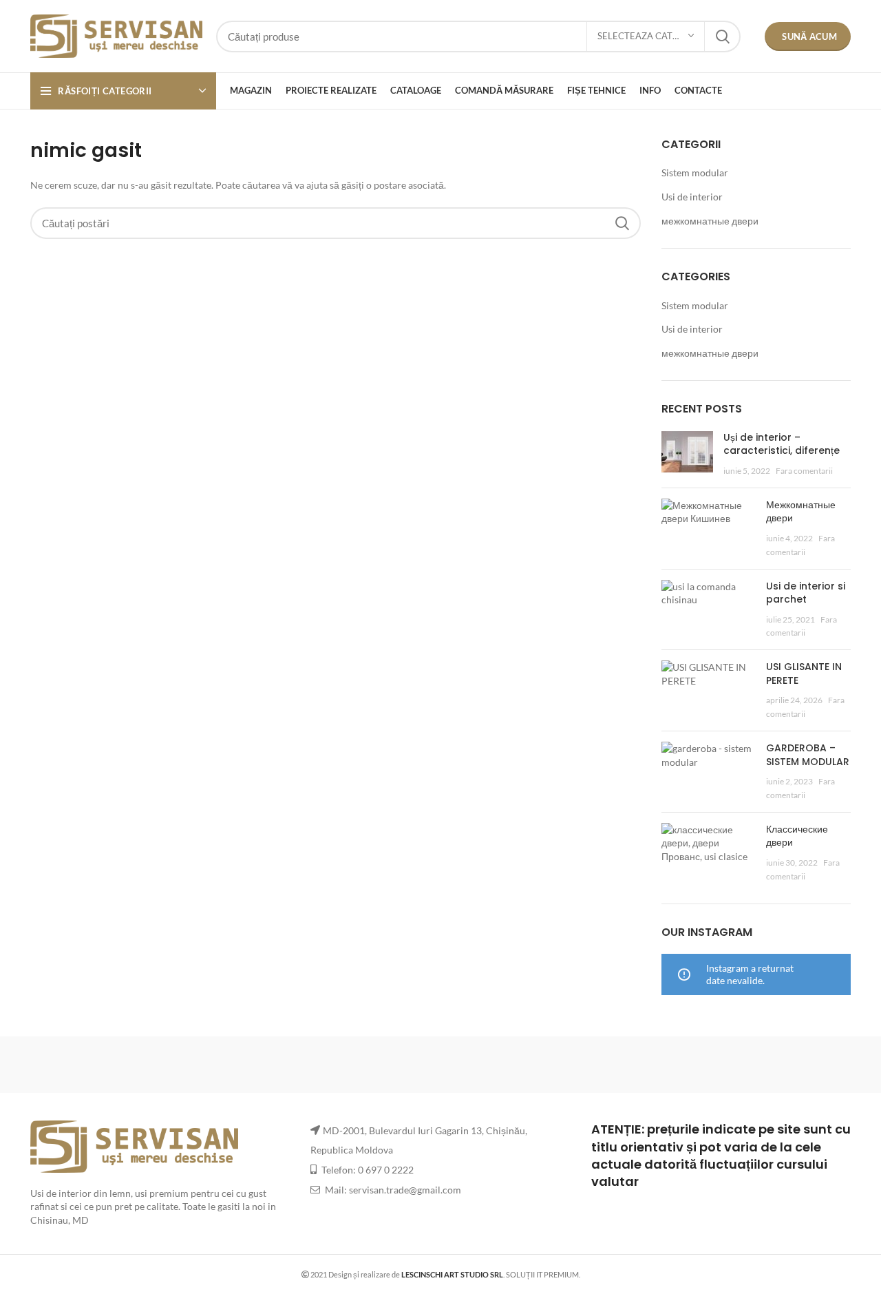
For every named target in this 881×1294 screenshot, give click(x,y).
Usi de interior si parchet (805, 593)
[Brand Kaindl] (674, 1064)
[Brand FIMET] (440, 1064)
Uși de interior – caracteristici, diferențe (781, 444)
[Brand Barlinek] (323, 1064)
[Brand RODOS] (88, 1064)
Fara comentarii (804, 471)
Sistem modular (694, 172)
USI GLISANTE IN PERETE (804, 673)
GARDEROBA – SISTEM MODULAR (807, 755)
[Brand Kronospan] (557, 1064)
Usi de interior (692, 196)
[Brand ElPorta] (205, 1064)
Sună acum (809, 36)
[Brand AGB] (792, 1064)
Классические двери (797, 836)
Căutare (722, 36)
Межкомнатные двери (801, 511)
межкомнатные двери (709, 221)
